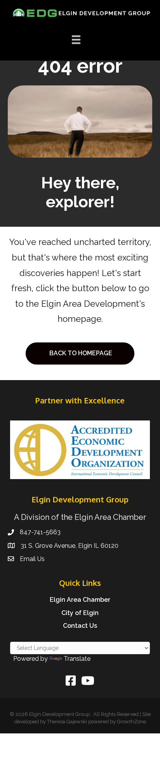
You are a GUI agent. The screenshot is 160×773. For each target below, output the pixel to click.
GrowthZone (131, 721)
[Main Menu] (76, 40)
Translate (77, 658)
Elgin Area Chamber (80, 599)
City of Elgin (80, 613)
